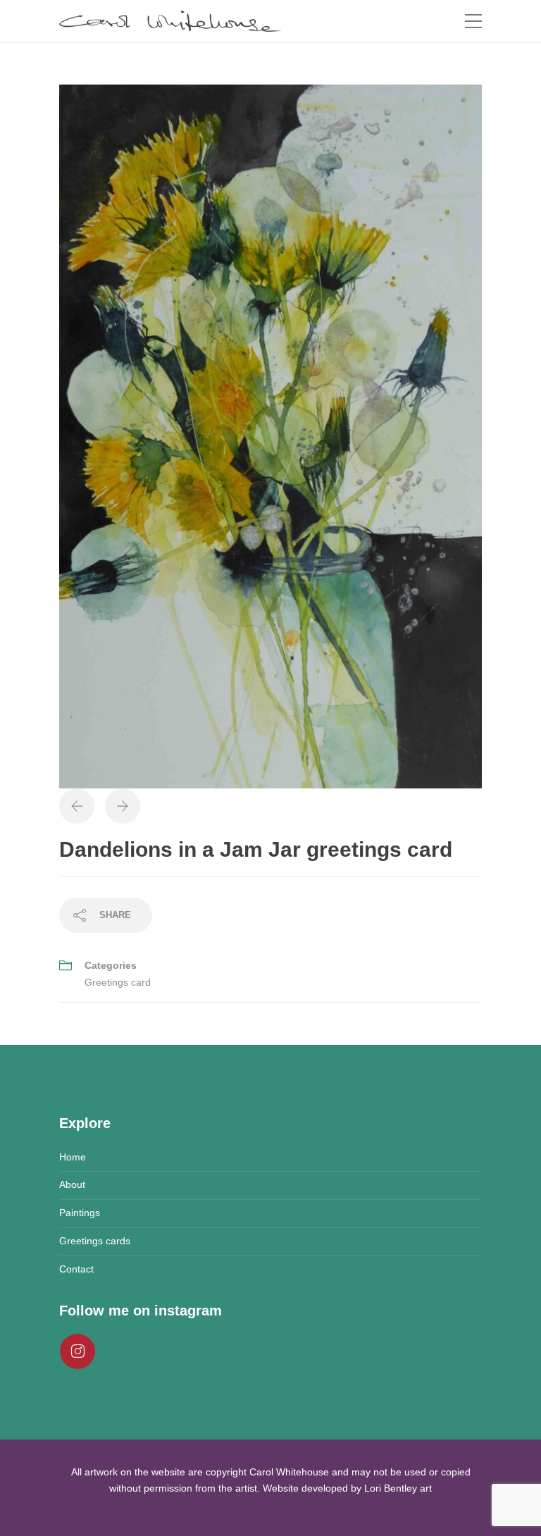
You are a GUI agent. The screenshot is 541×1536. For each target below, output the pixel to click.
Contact (76, 1269)
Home (72, 1157)
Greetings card (118, 982)
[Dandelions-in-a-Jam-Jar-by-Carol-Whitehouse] (270, 435)
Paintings (79, 1212)
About (72, 1184)
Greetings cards (94, 1240)
